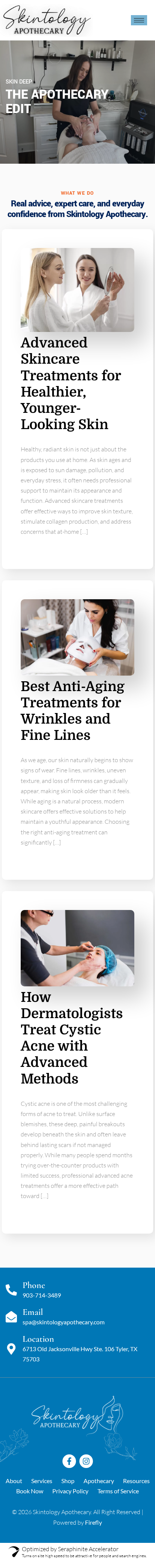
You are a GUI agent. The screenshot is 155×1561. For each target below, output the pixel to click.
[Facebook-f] (69, 1461)
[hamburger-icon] (139, 20)
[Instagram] (86, 1461)
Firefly (93, 1522)
